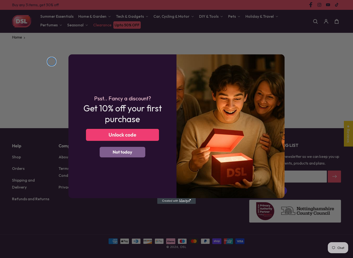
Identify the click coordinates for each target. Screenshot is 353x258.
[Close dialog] (51, 61)
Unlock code (122, 135)
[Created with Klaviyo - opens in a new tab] (176, 201)
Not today (122, 152)
